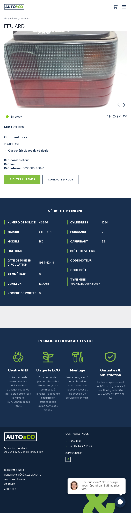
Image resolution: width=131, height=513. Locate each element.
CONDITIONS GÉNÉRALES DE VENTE (22, 475)
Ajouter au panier (24, 179)
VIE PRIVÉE (9, 484)
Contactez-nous (60, 179)
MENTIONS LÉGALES (14, 479)
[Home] (5, 18)
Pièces (13, 18)
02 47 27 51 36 (83, 446)
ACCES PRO (10, 489)
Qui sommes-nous (14, 470)
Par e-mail (75, 440)
